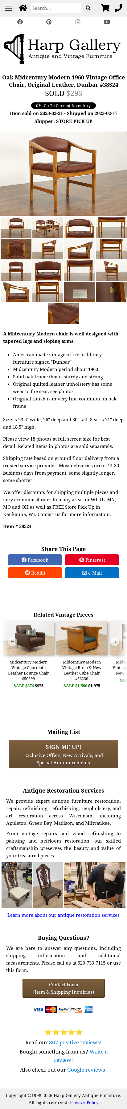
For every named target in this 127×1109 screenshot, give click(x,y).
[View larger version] (63, 173)
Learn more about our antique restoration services (63, 915)
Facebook (37, 560)
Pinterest (94, 560)
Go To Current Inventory (67, 105)
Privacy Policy (84, 1102)
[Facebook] (20, 22)
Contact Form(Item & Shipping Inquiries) (63, 988)
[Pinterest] (49, 22)
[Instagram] (77, 22)
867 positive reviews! (75, 1042)
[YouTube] (106, 22)
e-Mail (94, 573)
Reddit (37, 573)
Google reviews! (87, 1069)
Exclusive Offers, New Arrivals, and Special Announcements (63, 754)
